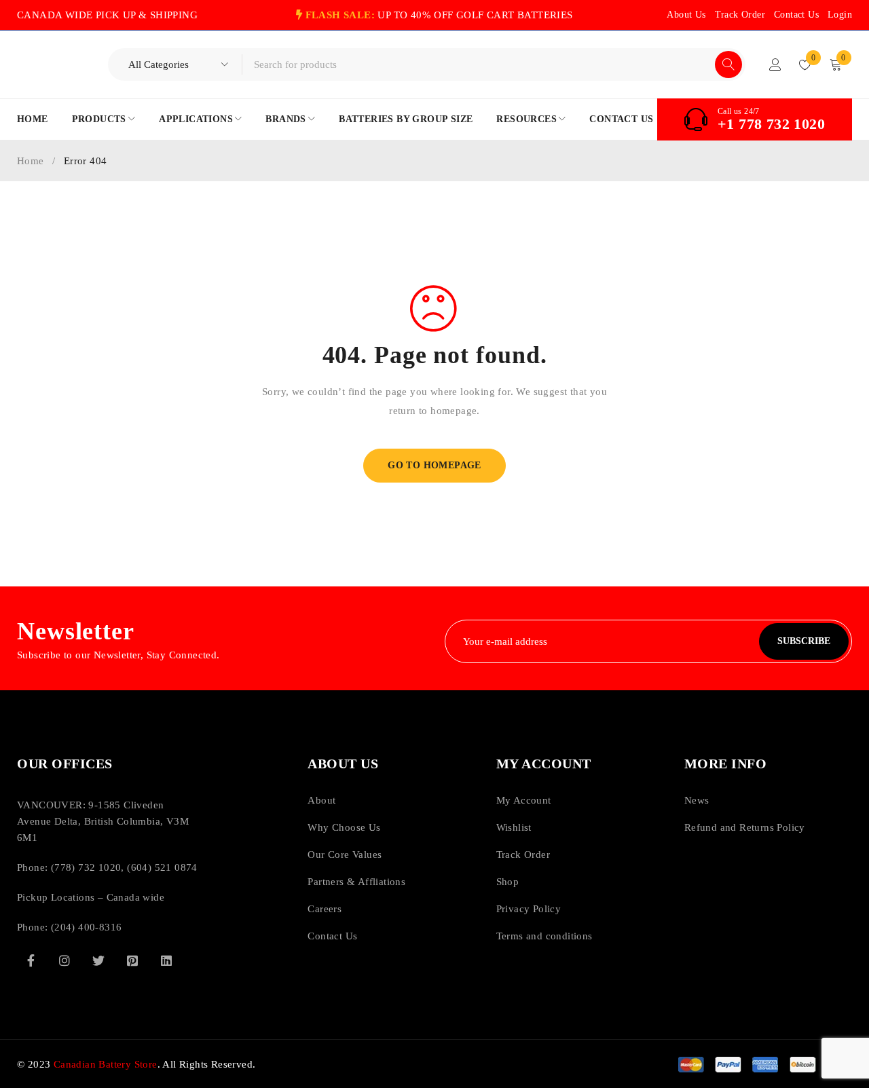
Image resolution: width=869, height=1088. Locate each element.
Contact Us (796, 15)
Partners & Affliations (356, 881)
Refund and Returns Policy (744, 827)
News (696, 800)
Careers (324, 908)
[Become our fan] (30, 960)
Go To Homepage (434, 465)
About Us (686, 15)
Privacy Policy (528, 908)
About (321, 800)
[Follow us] (98, 960)
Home (30, 160)
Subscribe (803, 641)
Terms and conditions (544, 936)
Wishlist (514, 827)
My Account (523, 800)
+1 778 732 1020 (771, 124)
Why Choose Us (344, 827)
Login (840, 15)
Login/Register (775, 64)
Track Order (740, 15)
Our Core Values (345, 854)
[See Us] (64, 960)
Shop (507, 881)
